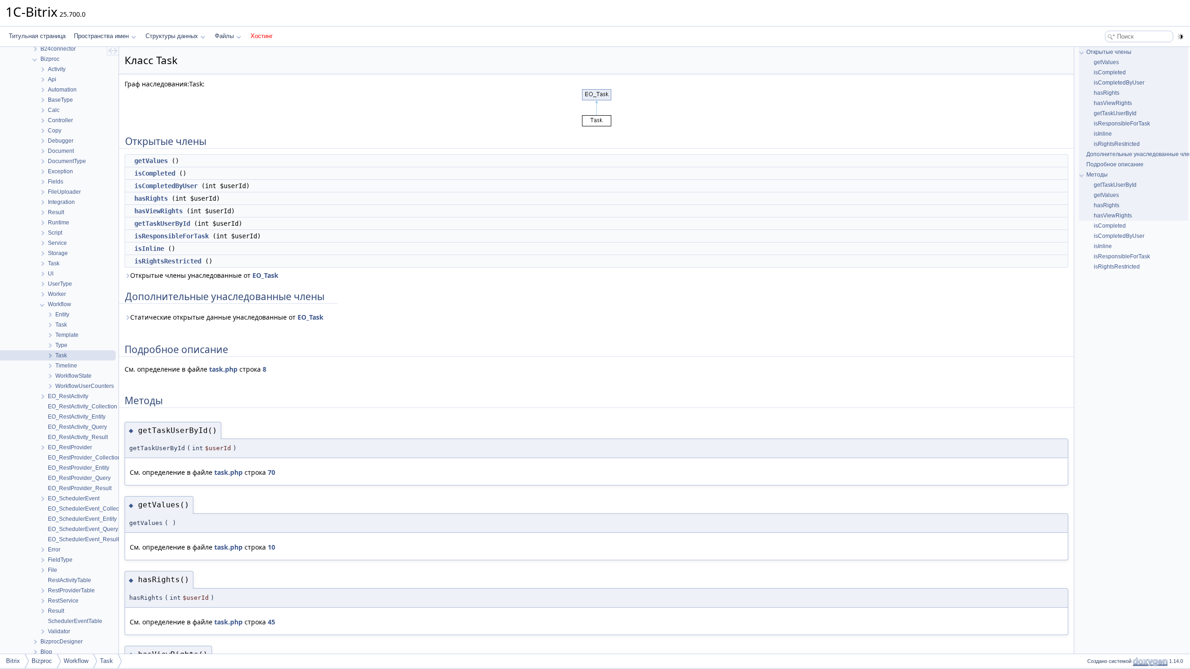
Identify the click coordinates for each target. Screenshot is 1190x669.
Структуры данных (171, 36)
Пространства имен (101, 36)
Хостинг (262, 36)
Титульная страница (37, 36)
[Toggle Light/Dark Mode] (1180, 36)
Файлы (224, 36)
